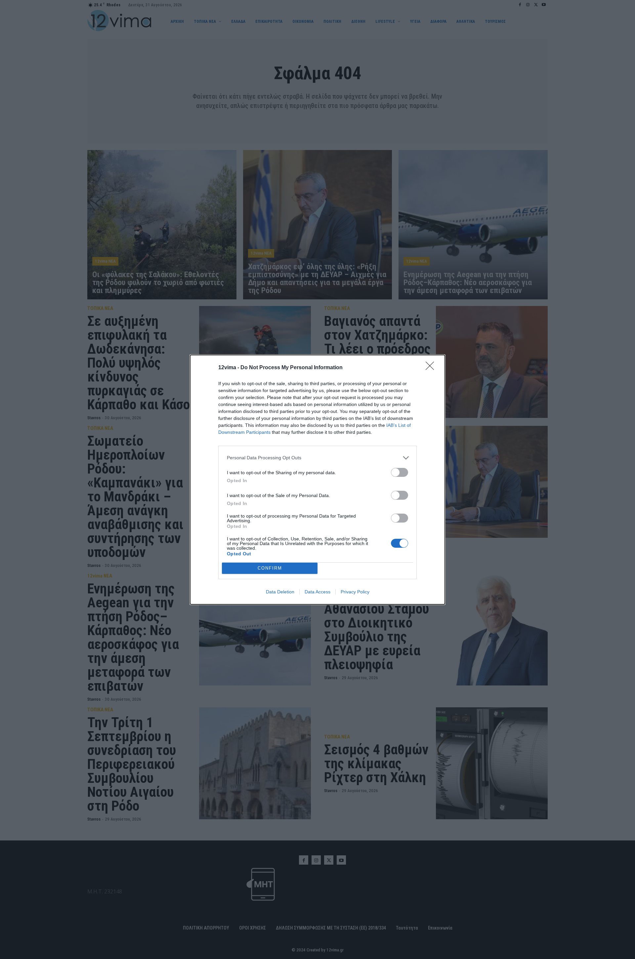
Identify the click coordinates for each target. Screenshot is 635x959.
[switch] (399, 472)
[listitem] (317, 457)
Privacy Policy (355, 591)
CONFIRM (270, 568)
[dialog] (317, 479)
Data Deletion (280, 591)
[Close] (432, 368)
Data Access (317, 591)
